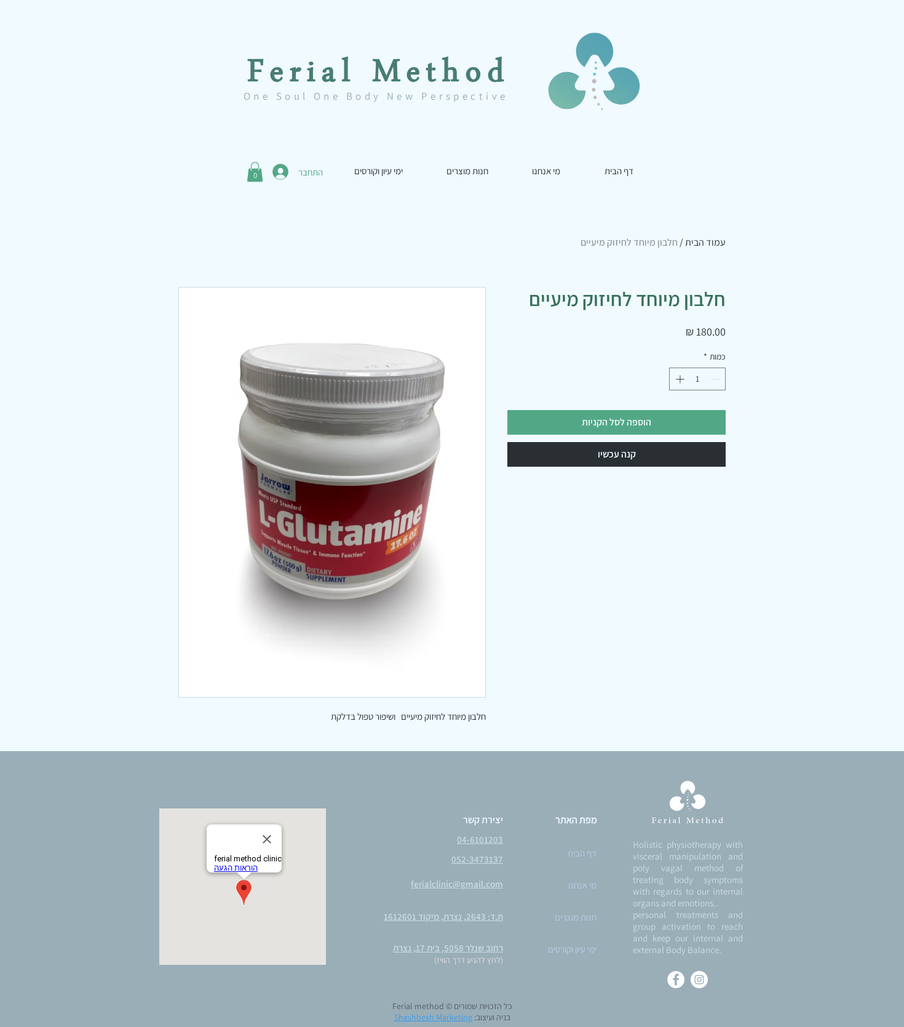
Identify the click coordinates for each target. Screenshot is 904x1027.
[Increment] (678, 379)
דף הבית (582, 853)
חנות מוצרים (576, 917)
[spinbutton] (697, 379)
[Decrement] (716, 379)
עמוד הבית (705, 242)
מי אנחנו (582, 885)
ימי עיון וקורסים (572, 949)
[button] (255, 172)
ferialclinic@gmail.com (457, 884)
